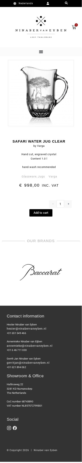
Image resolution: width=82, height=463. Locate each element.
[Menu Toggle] (41, 52)
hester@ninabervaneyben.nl (26, 328)
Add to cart (41, 213)
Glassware (29, 176)
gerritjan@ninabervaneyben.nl (28, 362)
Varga (53, 176)
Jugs (41, 176)
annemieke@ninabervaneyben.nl (29, 345)
